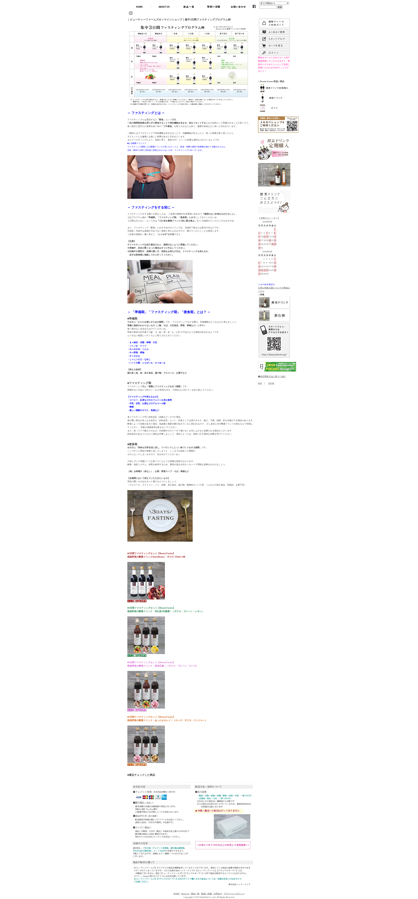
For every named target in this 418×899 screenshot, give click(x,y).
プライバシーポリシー (234, 893)
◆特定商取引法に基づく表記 (272, 376)
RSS (260, 383)
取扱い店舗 (206, 893)
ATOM (271, 383)
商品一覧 (195, 893)
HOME (176, 893)
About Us (185, 893)
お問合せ (217, 893)
